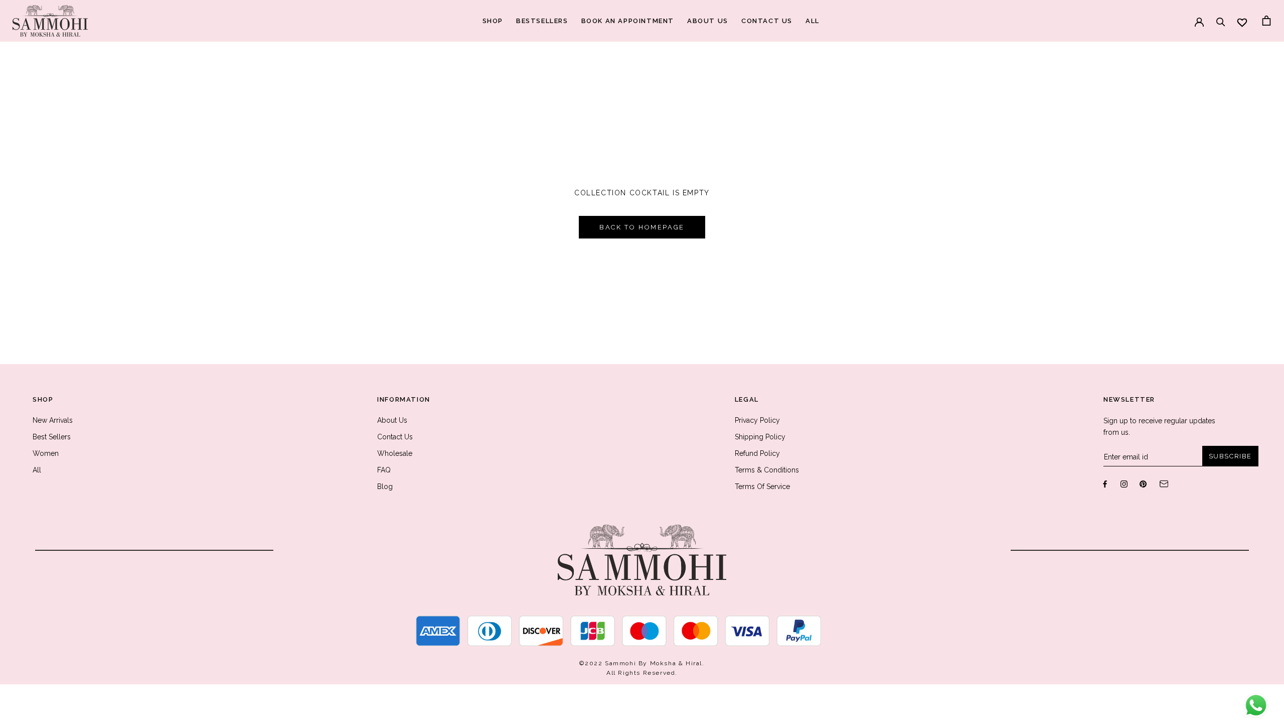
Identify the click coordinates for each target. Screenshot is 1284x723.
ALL (813, 21)
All (37, 470)
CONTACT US (766, 21)
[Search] (1220, 17)
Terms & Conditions (767, 470)
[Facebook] (1104, 483)
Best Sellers (52, 437)
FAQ (384, 470)
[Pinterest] (1143, 483)
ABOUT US (707, 21)
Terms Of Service (762, 487)
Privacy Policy (757, 420)
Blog (385, 487)
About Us (392, 420)
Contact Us (395, 437)
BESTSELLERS (542, 21)
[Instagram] (1124, 483)
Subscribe (1230, 456)
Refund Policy (757, 453)
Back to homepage (642, 227)
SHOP (493, 21)
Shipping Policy (760, 437)
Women (46, 453)
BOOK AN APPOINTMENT (627, 21)
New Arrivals (53, 420)
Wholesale (394, 453)
